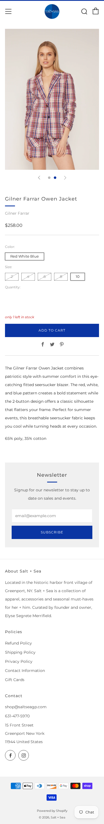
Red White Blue (24, 256)
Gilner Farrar (17, 213)
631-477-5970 (17, 715)
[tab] (49, 177)
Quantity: (13, 287)
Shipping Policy (20, 652)
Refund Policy (18, 643)
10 (78, 276)
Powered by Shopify (52, 811)
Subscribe (52, 532)
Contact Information (25, 670)
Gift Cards (14, 679)
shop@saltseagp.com (26, 706)
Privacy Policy (18, 661)
